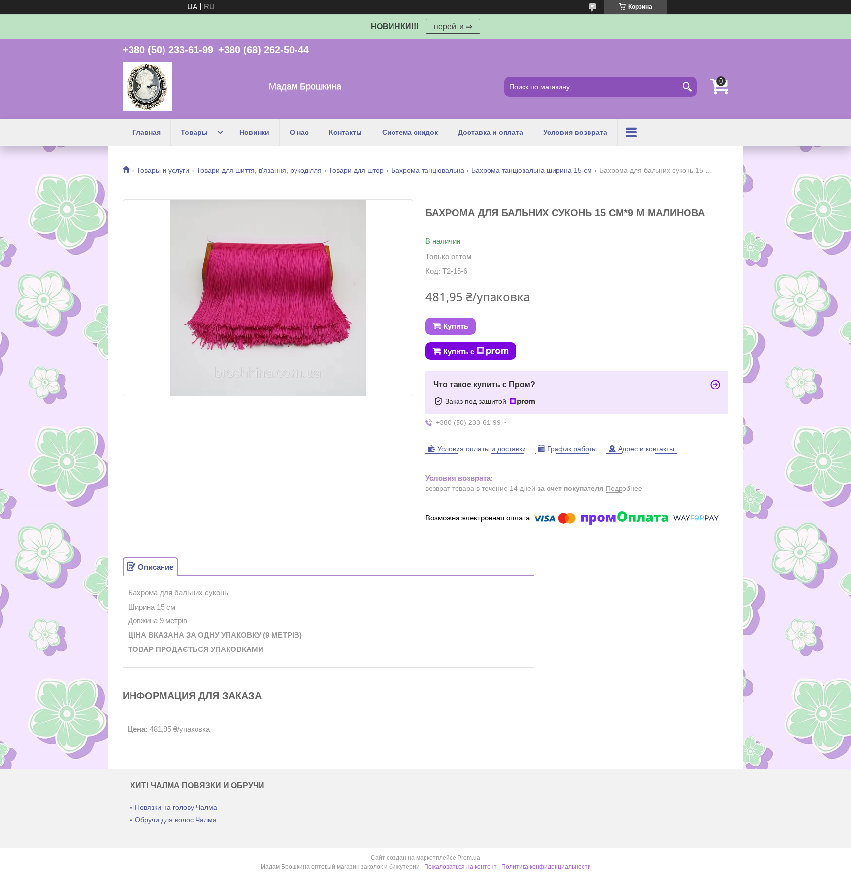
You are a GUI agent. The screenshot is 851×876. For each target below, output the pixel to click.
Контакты (345, 132)
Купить (455, 326)
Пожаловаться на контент (460, 866)
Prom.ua (469, 857)
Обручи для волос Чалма (176, 820)
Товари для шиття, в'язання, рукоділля (259, 170)
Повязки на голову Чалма (176, 807)
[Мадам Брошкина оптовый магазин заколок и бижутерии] (147, 86)
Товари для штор (356, 170)
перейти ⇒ (453, 26)
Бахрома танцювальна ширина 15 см (531, 170)
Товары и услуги (162, 170)
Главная (146, 132)
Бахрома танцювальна (427, 170)
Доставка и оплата (490, 132)
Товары (194, 132)
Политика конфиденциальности (546, 866)
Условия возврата (575, 132)
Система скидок (410, 132)
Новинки (254, 132)
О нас (299, 132)
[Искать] (687, 87)
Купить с (458, 351)
